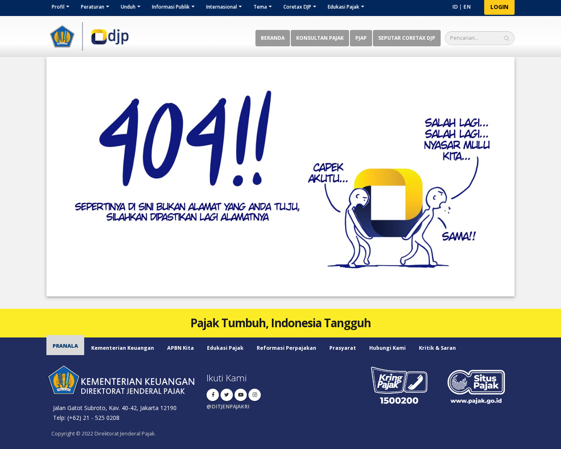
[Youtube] (241, 395)
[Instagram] (254, 395)
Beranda (273, 37)
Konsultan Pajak (320, 37)
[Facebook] (213, 395)
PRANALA (65, 345)
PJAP (361, 37)
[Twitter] (227, 395)
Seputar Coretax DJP (406, 37)
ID (455, 6)
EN (467, 6)
